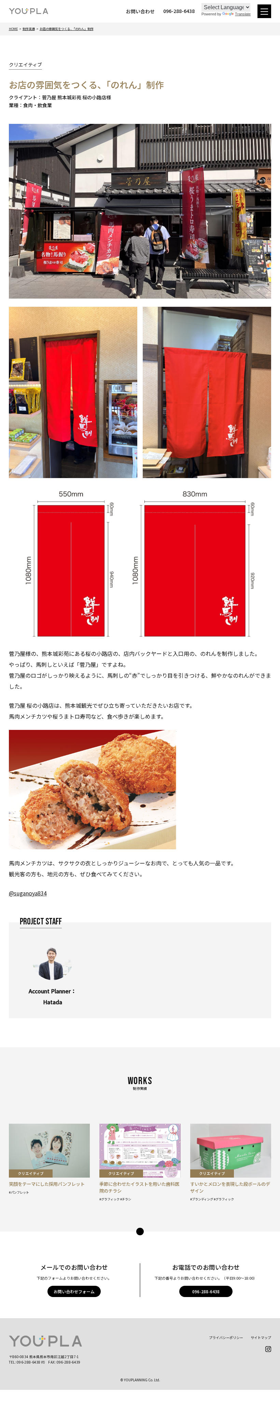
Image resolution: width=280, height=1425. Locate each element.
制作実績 (29, 29)
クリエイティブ (25, 64)
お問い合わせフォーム (74, 1291)
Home (13, 29)
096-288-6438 (206, 1291)
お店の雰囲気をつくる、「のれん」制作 (67, 29)
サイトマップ (261, 1337)
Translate (243, 14)
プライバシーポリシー (226, 1337)
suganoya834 (30, 893)
